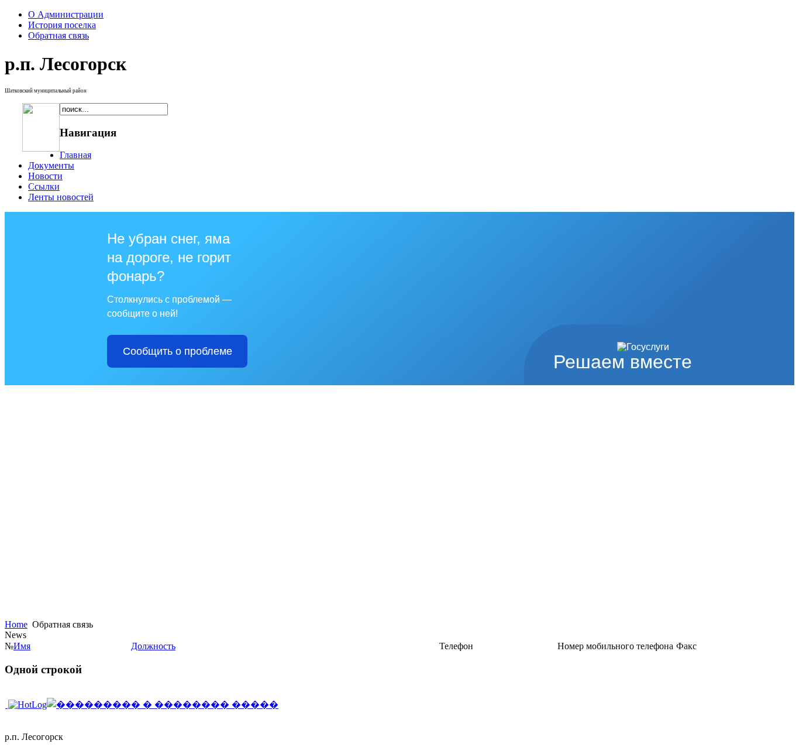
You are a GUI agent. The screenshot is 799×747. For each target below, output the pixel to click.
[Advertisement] (38, 721)
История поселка (62, 25)
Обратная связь (58, 35)
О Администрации (66, 14)
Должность (153, 646)
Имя (21, 646)
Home (16, 624)
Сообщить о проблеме (177, 351)
